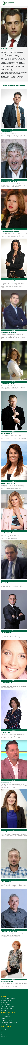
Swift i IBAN (4, 1037)
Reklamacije (4, 1035)
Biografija (14, 129)
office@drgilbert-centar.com (11, 1006)
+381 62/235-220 (6, 1004)
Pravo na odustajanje (6, 1033)
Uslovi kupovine (5, 1029)
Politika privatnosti (5, 1031)
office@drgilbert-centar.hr (10, 1022)
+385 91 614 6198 (9, 1020)
